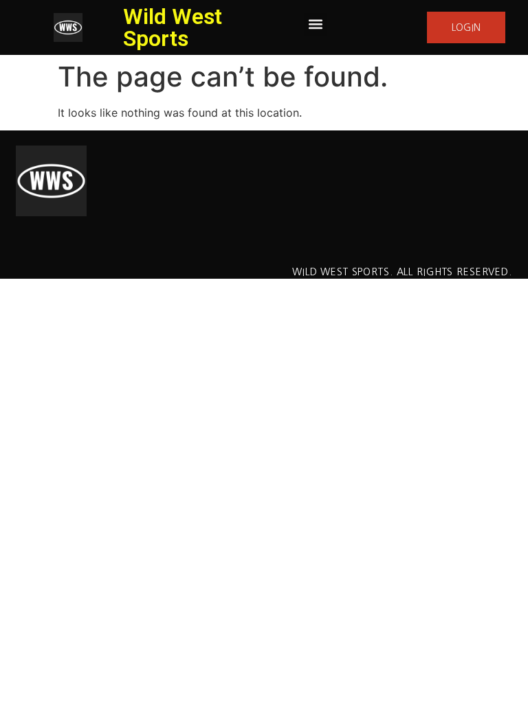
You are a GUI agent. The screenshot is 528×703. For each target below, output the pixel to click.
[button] (315, 24)
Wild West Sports (172, 27)
